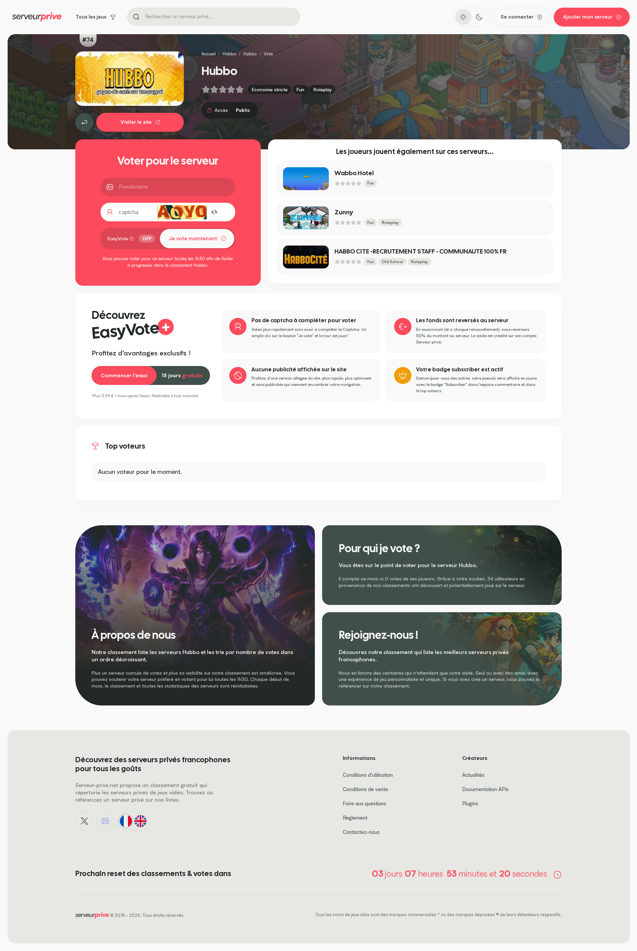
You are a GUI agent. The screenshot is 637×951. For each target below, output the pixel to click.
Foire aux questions (364, 803)
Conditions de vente (365, 789)
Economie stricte (270, 89)
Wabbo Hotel (354, 173)
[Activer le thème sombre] (479, 17)
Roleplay (323, 89)
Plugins (470, 803)
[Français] (125, 821)
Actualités (473, 775)
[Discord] (105, 821)
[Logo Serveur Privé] (36, 17)
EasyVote (117, 238)
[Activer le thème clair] (463, 17)
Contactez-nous (361, 832)
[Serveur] (84, 122)
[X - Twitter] (84, 821)
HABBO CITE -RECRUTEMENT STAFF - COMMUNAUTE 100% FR (420, 251)
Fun (300, 89)
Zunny (343, 212)
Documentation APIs (485, 789)
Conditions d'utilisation (368, 775)
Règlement (355, 818)
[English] (140, 821)
